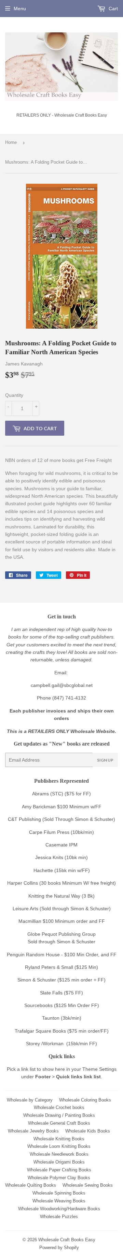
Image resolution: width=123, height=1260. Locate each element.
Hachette (43, 870)
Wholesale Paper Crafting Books (59, 1169)
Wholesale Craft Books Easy (66, 1239)
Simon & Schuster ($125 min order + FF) (61, 979)
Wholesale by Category (30, 1099)
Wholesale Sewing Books (88, 1185)
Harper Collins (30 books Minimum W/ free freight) (61, 883)
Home (11, 142)
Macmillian (29, 921)
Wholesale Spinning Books (58, 1193)
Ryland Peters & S (44, 967)
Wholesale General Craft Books (59, 1123)
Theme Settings (99, 1069)
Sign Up (105, 760)
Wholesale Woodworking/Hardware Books (59, 1208)
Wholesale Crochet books (59, 1107)
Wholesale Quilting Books (30, 1185)
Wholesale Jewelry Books (33, 1131)
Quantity (14, 395)
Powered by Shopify (59, 1247)
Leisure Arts (26, 908)
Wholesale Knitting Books (58, 1138)
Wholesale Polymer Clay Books (59, 1177)
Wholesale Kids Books (87, 1131)
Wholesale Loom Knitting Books (59, 1146)
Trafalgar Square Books (40, 1031)
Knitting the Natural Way (54, 896)
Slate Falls (51, 992)
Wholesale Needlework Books (59, 1154)
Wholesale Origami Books (59, 1162)
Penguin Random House (33, 954)
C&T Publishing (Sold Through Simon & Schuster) (61, 819)
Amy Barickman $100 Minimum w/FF (61, 806)
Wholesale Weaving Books (58, 1200)
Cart (112, 8)
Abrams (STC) (47, 793)
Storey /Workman (45, 1043)
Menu (20, 8)
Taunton (50, 1018)
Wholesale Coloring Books (85, 1099)
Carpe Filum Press (49, 832)
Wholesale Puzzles (59, 1216)
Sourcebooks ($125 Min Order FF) (61, 1005)
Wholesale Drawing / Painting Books (59, 1115)
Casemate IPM (61, 844)
